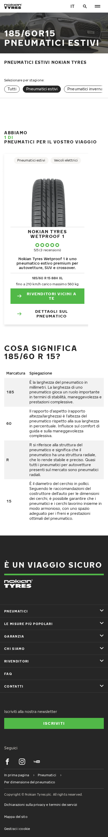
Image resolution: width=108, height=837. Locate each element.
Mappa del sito (16, 817)
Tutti (12, 89)
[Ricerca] (85, 6)
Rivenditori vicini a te (52, 296)
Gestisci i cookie (17, 829)
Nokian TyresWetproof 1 (47, 234)
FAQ (8, 674)
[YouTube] (36, 761)
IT (72, 6)
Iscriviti (54, 723)
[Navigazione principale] (97, 6)
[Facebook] (7, 761)
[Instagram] (22, 761)
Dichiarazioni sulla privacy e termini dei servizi (40, 805)
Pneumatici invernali (86, 89)
